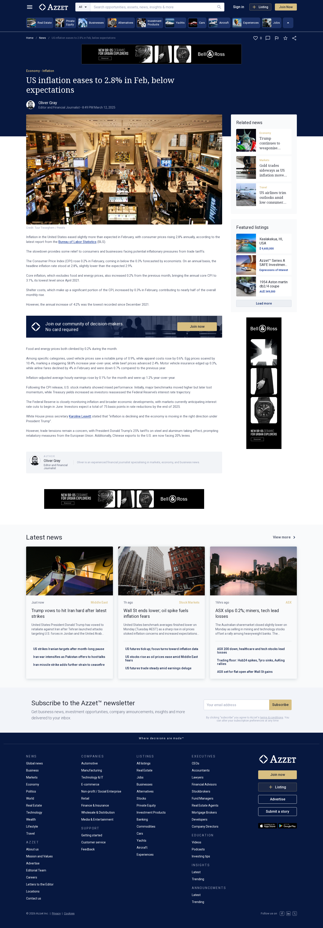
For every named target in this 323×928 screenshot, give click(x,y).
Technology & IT (92, 777)
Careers (31, 877)
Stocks (141, 798)
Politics (31, 791)
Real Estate (34, 805)
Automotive (89, 763)
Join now (197, 326)
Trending (198, 879)
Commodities (146, 826)
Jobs (140, 777)
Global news (34, 763)
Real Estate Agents (205, 805)
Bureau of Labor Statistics (77, 242)
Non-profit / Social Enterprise (101, 791)
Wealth (31, 819)
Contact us (33, 898)
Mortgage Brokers (204, 812)
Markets (264, 160)
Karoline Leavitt (80, 416)
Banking (142, 819)
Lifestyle (32, 826)
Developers (199, 819)
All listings (144, 763)
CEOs (195, 763)
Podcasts (198, 849)
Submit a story (277, 811)
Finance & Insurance (95, 805)
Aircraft (142, 847)
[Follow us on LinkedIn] (288, 913)
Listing (263, 7)
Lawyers (197, 777)
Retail (85, 798)
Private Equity (146, 805)
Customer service (93, 842)
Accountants (201, 770)
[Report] (276, 38)
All (80, 7)
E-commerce (90, 784)
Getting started (91, 835)
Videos (196, 842)
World (30, 798)
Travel (263, 187)
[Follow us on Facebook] (282, 913)
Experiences (145, 854)
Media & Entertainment (97, 819)
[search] (219, 7)
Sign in (238, 7)
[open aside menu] (29, 7)
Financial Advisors (204, 784)
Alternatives (145, 791)
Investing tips (201, 856)
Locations (33, 891)
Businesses (144, 784)
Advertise (33, 863)
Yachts (141, 840)
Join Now (286, 7)
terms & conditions (271, 717)
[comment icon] (267, 38)
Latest (196, 872)
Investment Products (151, 812)
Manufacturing (91, 770)
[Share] (294, 38)
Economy (265, 133)
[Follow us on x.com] (294, 913)
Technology (34, 812)
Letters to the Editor (40, 884)
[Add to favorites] (285, 38)
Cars (140, 833)
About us (32, 849)
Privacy (56, 913)
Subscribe (280, 705)
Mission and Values (39, 856)
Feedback (88, 849)
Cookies (69, 913)
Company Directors (205, 826)
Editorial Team (36, 870)
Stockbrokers (201, 791)
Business (32, 770)
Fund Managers (202, 798)
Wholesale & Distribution (98, 812)
